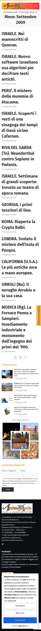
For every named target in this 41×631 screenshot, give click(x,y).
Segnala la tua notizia (39, 315)
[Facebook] (3, 544)
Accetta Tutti (20, 620)
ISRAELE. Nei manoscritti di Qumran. (15, 39)
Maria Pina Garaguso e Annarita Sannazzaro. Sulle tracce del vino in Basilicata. (26, 409)
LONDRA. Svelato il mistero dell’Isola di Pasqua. (20, 244)
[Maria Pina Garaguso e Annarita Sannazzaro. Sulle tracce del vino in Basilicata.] (7, 411)
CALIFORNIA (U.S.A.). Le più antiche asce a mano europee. (20, 267)
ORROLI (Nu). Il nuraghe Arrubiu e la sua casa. (18, 290)
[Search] (30, 6)
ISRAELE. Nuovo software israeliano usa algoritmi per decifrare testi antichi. (20, 68)
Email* (23, 471)
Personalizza (20, 606)
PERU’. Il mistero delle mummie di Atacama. (17, 96)
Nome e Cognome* (9, 471)
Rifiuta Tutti (20, 613)
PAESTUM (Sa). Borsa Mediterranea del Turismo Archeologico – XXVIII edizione (25, 397)
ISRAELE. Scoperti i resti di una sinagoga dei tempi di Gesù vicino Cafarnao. (20, 125)
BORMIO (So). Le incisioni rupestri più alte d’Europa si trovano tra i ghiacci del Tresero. (26, 385)
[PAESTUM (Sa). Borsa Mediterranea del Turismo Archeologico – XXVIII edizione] (7, 399)
